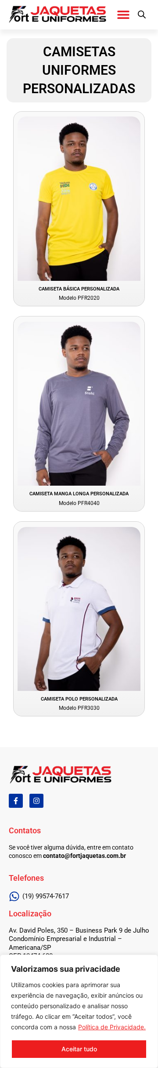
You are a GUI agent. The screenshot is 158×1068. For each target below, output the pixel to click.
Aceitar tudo (79, 1049)
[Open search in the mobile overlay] (141, 14)
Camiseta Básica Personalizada (79, 289)
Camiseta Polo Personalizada (79, 699)
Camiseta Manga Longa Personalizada (79, 494)
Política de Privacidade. (112, 1027)
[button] (123, 14)
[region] (79, 1011)
